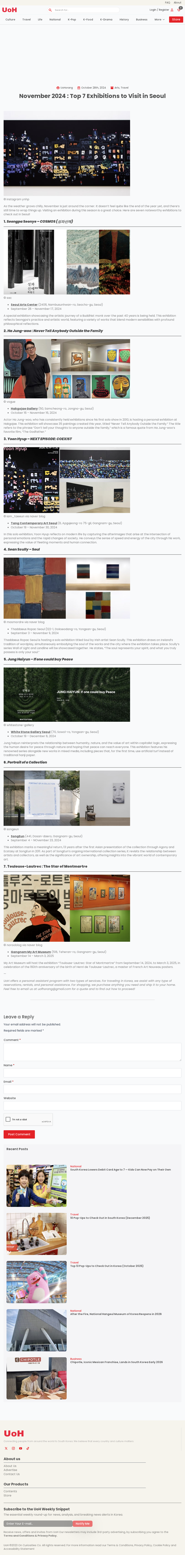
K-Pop (72, 19)
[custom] (27, 1448)
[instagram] (13, 1448)
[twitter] (6, 1448)
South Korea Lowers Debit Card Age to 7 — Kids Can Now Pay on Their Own (120, 1169)
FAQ (167, 2)
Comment (12, 1040)
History (124, 19)
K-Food (88, 19)
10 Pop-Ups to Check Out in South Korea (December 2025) (110, 1218)
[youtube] (20, 1448)
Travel (26, 19)
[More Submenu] (164, 19)
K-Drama (106, 19)
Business (141, 19)
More (158, 19)
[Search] (50, 10)
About (177, 2)
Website (10, 1098)
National (55, 19)
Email (9, 1081)
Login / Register (159, 10)
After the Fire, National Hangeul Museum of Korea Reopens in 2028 (116, 1314)
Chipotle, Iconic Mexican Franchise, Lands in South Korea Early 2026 (116, 1362)
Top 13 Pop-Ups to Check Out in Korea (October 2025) (107, 1266)
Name (9, 1065)
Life (40, 19)
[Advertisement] (92, 51)
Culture (10, 19)
